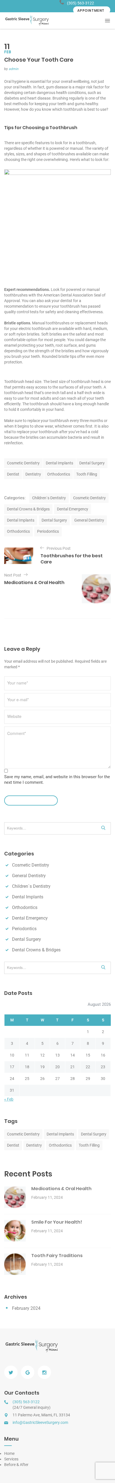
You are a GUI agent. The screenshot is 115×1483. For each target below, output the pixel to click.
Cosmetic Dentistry (23, 463)
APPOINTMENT (90, 10)
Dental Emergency (72, 509)
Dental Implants (59, 463)
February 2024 (26, 1308)
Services (11, 1459)
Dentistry (33, 474)
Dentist (13, 474)
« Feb (8, 1099)
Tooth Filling (86, 474)
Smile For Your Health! (56, 1222)
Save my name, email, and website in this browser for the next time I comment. (57, 779)
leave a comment (29, 800)
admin (13, 69)
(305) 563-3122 (80, 3)
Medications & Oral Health (61, 1188)
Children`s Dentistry (49, 498)
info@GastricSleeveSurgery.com (40, 1422)
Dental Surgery (92, 463)
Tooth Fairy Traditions (57, 1255)
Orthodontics (58, 474)
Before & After (16, 1464)
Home (9, 1453)
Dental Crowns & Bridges (28, 509)
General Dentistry (89, 520)
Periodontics (48, 531)
